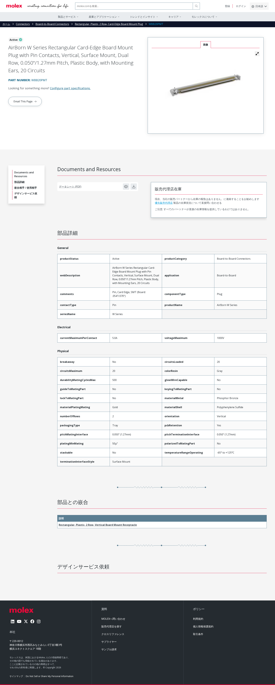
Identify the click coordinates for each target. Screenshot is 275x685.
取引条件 (198, 634)
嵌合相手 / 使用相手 (25, 187)
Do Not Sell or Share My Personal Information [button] (49, 676)
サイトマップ (16, 676)
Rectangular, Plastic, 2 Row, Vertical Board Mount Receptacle (98, 525)
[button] (257, 53)
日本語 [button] (259, 6)
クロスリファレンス (112, 634)
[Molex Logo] (37, 6)
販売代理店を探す (111, 626)
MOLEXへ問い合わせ (113, 619)
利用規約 (198, 619)
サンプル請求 (109, 649)
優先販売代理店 (164, 203)
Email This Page (23, 101)
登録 (227, 6)
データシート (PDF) (70, 186)
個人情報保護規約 (203, 626)
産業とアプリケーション (103, 16)
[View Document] (126, 186)
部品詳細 (19, 182)
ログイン (241, 6)
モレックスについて (203, 16)
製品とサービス (67, 16)
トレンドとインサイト (142, 16)
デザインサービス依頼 (25, 195)
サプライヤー (109, 641)
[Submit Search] (196, 6)
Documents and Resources (24, 174)
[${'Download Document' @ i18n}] (133, 186)
